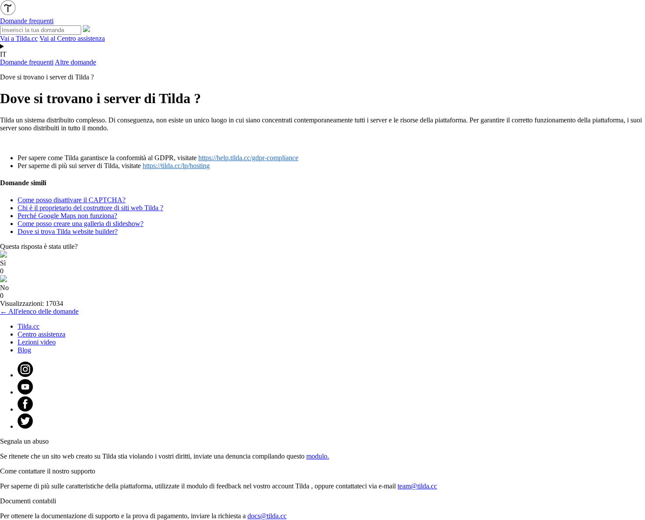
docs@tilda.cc (267, 516)
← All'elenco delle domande (39, 311)
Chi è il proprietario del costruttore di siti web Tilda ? (90, 208)
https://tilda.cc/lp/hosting (176, 165)
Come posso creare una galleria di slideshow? (80, 223)
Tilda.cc (28, 326)
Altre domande (75, 62)
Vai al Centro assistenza (72, 38)
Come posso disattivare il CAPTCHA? (71, 200)
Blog (24, 350)
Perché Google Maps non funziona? (67, 215)
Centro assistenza (41, 334)
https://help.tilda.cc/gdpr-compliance (248, 157)
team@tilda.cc (417, 486)
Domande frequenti (27, 62)
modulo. (317, 456)
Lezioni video (37, 342)
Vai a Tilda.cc (19, 38)
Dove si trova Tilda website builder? (68, 231)
